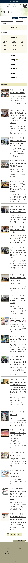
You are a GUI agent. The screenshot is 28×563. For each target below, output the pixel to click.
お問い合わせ (15, 6)
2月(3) (5, 49)
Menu (13, 27)
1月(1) (14, 49)
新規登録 (8, 6)
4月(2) (14, 45)
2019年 (12, 77)
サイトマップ (8, 553)
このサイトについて (3, 6)
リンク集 (7, 551)
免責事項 (21, 548)
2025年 (12, 55)
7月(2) (14, 42)
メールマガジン (20, 551)
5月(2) (5, 45)
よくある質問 (21, 545)
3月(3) (23, 45)
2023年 (12, 64)
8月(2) (5, 42)
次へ (18, 535)
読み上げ (16, 18)
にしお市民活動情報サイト (7, 21)
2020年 (12, 73)
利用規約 (7, 548)
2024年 (12, 60)
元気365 (16, 561)
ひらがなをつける (14, 1)
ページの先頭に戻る (18, 541)
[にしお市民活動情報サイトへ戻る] (20, 4)
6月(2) (23, 42)
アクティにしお (19, 21)
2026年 (12, 37)
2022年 (12, 68)
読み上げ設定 (24, 18)
